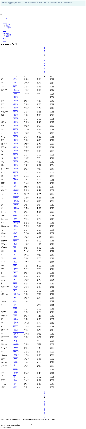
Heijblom (15, 236)
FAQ (7, 25)
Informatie (5, 23)
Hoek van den (16, 286)
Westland (5, 39)
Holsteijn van (15, 325)
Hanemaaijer (15, 94)
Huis (14, 376)
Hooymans (15, 362)
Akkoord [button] (78, 3)
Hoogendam (15, 343)
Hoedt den (15, 283)
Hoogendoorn (16, 344)
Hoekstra (15, 287)
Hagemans (15, 85)
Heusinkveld (15, 271)
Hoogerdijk (15, 357)
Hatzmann (15, 225)
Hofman (14, 304)
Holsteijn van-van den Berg (18, 332)
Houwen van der (16, 372)
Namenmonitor (9, 35)
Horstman (15, 368)
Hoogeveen (15, 358)
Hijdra (14, 272)
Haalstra (14, 78)
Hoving (14, 375)
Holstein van (15, 333)
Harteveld (15, 215)
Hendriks (15, 244)
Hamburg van (16, 90)
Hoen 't (14, 291)
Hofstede (15, 307)
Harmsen (15, 207)
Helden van (15, 240)
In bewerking (8, 27)
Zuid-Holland (5, 38)
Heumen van (15, 268)
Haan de (14, 79)
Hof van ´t (15, 300)
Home (4, 22)
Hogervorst (15, 320)
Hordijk (14, 365)
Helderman (15, 241)
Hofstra (14, 318)
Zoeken (4, 31)
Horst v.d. (15, 366)
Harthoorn (15, 216)
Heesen (14, 233)
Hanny (14, 178)
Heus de (14, 269)
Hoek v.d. (15, 284)
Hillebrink (15, 275)
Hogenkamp (15, 319)
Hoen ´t (14, 290)
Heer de (14, 228)
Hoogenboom (16, 341)
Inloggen (7, 36)
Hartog (14, 219)
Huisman (15, 380)
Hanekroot (15, 93)
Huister (14, 387)
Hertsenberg (15, 266)
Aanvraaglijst (8, 34)
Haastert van (15, 83)
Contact (7, 28)
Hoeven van (15, 293)
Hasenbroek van (16, 221)
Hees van (15, 232)
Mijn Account (5, 33)
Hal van (14, 86)
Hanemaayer (15, 171)
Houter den (15, 370)
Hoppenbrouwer (16, 363)
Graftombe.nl (5, 18)
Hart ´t (14, 209)
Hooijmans (15, 359)
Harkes (14, 187)
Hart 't (14, 211)
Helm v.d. (15, 243)
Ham (14, 89)
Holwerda (15, 337)
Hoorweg (15, 361)
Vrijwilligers (8, 26)
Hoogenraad (15, 345)
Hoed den (15, 277)
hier (47, 419)
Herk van (15, 262)
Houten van (15, 369)
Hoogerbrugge (16, 351)
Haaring (14, 82)
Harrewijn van (16, 208)
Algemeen (8, 24)
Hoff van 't (15, 301)
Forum (4, 29)
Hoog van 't (15, 340)
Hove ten (15, 373)
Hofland (14, 302)
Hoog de (15, 339)
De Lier (4, 41)
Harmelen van (16, 189)
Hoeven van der (16, 294)
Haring (14, 180)
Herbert (14, 246)
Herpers (14, 265)
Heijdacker (15, 237)
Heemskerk (15, 226)
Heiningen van (16, 239)
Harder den (15, 179)
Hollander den (16, 323)
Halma (14, 87)
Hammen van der (16, 92)
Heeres (14, 229)
